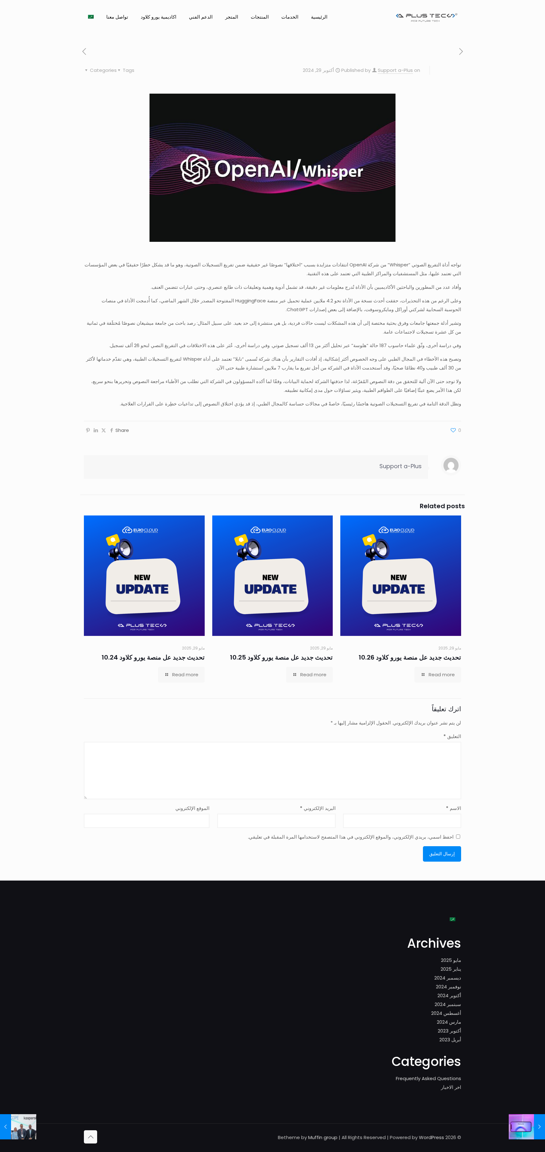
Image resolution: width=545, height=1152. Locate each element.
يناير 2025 (451, 969)
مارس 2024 (449, 1022)
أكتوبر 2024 (449, 995)
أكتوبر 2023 (449, 1030)
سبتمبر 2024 (448, 1004)
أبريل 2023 (450, 1039)
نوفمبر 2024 (448, 986)
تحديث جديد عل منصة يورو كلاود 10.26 (410, 657)
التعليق (452, 736)
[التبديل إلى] (91, 17)
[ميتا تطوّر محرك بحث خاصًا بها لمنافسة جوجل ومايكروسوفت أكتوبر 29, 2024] (527, 1126)
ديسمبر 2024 (447, 978)
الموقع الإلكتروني (192, 808)
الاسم (453, 808)
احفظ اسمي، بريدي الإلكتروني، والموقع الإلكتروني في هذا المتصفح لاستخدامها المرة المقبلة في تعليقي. (351, 837)
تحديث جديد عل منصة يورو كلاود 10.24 (153, 657)
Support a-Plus (395, 70)
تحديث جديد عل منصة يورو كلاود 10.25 (281, 657)
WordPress (431, 1137)
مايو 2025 (451, 960)
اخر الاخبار (451, 1087)
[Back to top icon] (90, 1136)
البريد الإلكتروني (317, 808)
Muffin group (322, 1137)
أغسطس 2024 (446, 1013)
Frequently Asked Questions (428, 1078)
